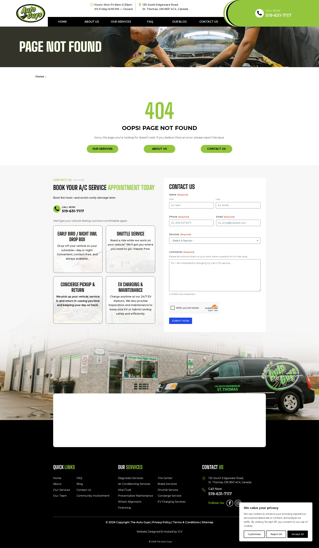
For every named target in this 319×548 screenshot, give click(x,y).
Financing (124, 507)
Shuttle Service (168, 489)
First (171, 199)
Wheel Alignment (130, 501)
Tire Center (165, 478)
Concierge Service (169, 495)
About (57, 484)
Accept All (298, 534)
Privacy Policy (161, 522)
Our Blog (179, 21)
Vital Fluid (124, 489)
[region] (275, 521)
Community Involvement (93, 495)
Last (218, 199)
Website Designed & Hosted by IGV (159, 531)
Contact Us (208, 21)
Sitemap (207, 522)
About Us (91, 21)
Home (62, 21)
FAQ (150, 21)
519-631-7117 (278, 15)
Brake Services (167, 484)
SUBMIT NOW (180, 320)
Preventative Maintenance (135, 495)
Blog (80, 484)
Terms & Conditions (186, 522)
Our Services (121, 21)
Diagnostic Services (130, 478)
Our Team (60, 495)
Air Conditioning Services (134, 484)
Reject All (276, 534)
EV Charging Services (171, 501)
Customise (254, 534)
